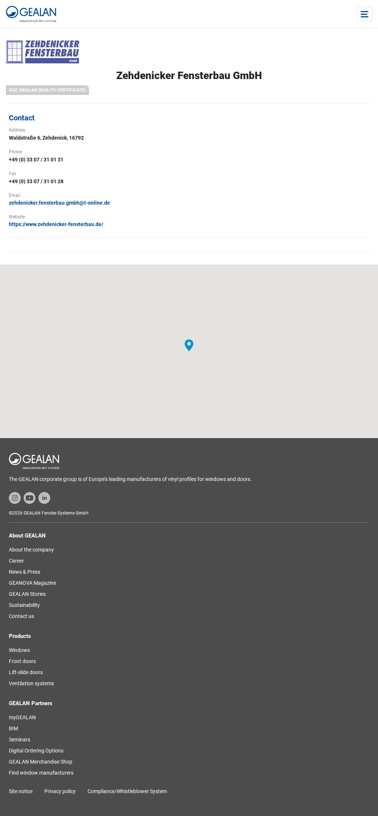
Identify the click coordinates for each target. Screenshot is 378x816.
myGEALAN (22, 717)
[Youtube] (29, 498)
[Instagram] (15, 498)
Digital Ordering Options (36, 751)
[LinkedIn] (44, 498)
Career (16, 561)
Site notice (20, 791)
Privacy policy (60, 791)
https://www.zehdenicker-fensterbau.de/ (56, 224)
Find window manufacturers (41, 773)
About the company (31, 550)
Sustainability (24, 605)
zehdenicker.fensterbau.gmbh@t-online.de (59, 203)
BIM (13, 728)
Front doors (22, 661)
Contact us (21, 616)
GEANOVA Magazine (32, 583)
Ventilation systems (31, 683)
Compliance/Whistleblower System (127, 791)
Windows (19, 650)
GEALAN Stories (27, 594)
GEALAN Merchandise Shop (40, 762)
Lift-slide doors (26, 672)
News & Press (24, 572)
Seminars (19, 739)
